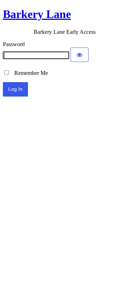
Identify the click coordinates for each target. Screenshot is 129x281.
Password (14, 44)
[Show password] (80, 55)
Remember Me (29, 73)
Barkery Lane (37, 14)
